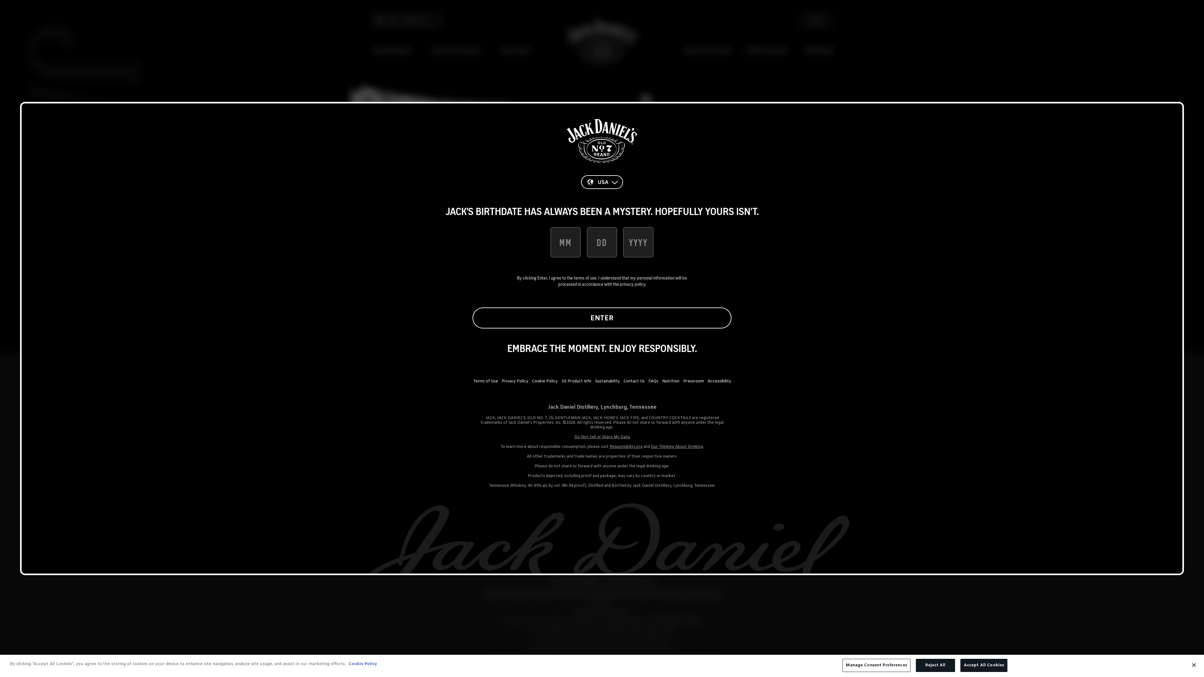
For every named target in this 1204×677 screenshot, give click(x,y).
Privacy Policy (515, 381)
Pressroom (693, 381)
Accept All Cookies (984, 665)
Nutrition (670, 381)
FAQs (653, 381)
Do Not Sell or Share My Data (602, 437)
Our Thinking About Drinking (677, 446)
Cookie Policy (545, 381)
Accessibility (719, 381)
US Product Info (576, 381)
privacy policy (632, 284)
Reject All (935, 665)
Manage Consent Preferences (876, 665)
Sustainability (607, 381)
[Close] (1194, 665)
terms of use (585, 278)
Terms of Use (485, 381)
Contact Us (634, 381)
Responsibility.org (626, 446)
